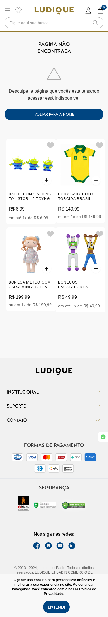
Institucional (23, 391)
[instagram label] (48, 545)
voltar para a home (54, 114)
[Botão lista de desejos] (18, 10)
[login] (88, 10)
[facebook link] (36, 545)
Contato (17, 420)
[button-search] (95, 23)
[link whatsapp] (103, 437)
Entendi (56, 607)
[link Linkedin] (71, 545)
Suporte (16, 405)
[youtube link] (60, 545)
